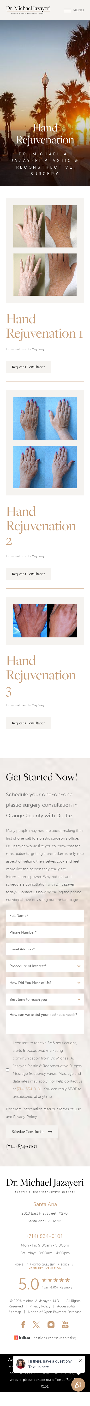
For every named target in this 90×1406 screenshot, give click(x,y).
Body (65, 1264)
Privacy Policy (40, 1306)
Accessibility (66, 1306)
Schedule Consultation (28, 1131)
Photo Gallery (42, 1264)
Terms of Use (70, 1109)
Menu (78, 10)
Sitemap (15, 1312)
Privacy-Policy (25, 1116)
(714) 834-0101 (29, 1089)
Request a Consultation (28, 367)
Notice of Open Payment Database (54, 1312)
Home (19, 1264)
